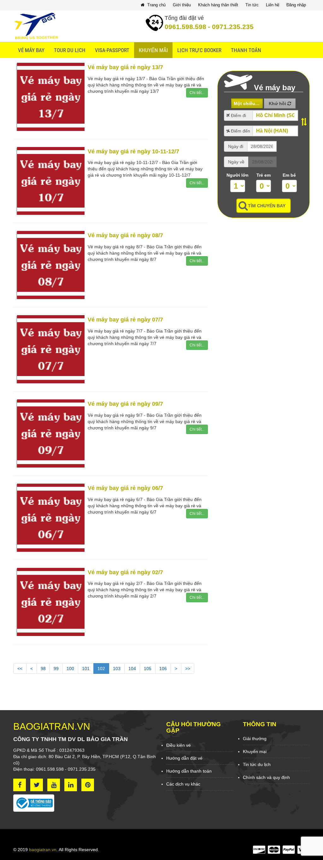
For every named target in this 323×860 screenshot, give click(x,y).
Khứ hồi (278, 103)
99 (56, 668)
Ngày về (236, 161)
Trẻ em (263, 175)
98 (43, 668)
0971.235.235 (231, 27)
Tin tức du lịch (257, 764)
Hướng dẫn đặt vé (184, 758)
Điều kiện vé (178, 745)
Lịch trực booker (199, 50)
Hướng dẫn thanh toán (189, 771)
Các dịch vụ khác (183, 783)
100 (70, 668)
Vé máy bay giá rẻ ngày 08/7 (125, 235)
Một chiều (245, 103)
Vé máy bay (31, 50)
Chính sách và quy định (266, 777)
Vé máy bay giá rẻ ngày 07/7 (125, 319)
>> (187, 668)
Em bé (289, 175)
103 (116, 668)
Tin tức (252, 5)
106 (163, 668)
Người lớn (237, 175)
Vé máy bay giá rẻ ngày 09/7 (125, 404)
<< (19, 668)
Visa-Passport (112, 50)
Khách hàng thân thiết (218, 5)
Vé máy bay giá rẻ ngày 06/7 (125, 488)
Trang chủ (156, 5)
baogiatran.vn (42, 849)
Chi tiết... (197, 93)
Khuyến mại (255, 751)
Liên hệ (272, 5)
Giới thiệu (182, 5)
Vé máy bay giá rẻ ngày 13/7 (125, 67)
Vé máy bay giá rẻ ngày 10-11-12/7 (133, 151)
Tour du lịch (69, 50)
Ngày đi (235, 146)
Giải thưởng (255, 738)
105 (147, 668)
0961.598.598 (185, 27)
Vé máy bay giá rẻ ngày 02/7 (125, 572)
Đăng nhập (296, 5)
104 (132, 668)
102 (101, 668)
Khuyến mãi (153, 50)
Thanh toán (246, 50)
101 (86, 668)
